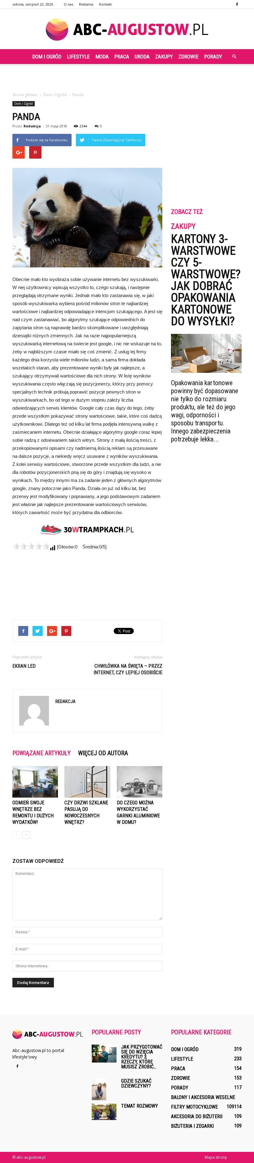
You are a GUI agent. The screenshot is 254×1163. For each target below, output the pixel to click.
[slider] (31, 546)
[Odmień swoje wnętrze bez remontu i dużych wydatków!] (35, 781)
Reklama (86, 4)
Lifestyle (78, 56)
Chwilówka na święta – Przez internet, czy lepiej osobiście (128, 669)
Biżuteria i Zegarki (192, 1126)
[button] (234, 56)
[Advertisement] (127, 77)
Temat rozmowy (139, 1106)
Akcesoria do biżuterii (196, 1116)
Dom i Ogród (46, 56)
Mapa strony (216, 1157)
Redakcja (32, 126)
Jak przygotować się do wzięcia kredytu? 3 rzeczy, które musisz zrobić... (141, 1057)
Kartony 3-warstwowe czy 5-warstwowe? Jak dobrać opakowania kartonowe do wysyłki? (206, 280)
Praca (121, 56)
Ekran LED (24, 666)
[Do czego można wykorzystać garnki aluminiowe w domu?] (139, 781)
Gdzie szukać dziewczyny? (136, 1083)
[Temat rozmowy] (104, 1112)
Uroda (142, 56)
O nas (68, 4)
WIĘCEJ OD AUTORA (103, 753)
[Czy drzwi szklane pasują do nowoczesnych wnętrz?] (87, 781)
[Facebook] (237, 4)
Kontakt (105, 4)
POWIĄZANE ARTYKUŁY (41, 753)
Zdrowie (188, 56)
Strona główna (24, 94)
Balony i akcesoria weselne (203, 1097)
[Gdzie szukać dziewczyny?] (104, 1090)
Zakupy (164, 56)
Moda (102, 56)
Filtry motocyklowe (194, 1107)
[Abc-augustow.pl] (127, 29)
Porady (213, 56)
